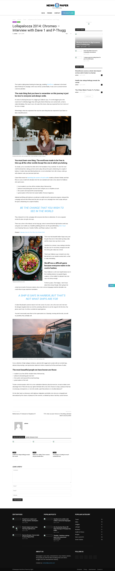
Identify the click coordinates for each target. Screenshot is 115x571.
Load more (88, 96)
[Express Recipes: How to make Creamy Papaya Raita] (17, 537)
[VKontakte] (90, 557)
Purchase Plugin (68, 13)
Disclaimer (79, 569)
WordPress (50, 84)
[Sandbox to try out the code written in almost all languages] (48, 521)
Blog (43, 13)
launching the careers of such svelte (38, 177)
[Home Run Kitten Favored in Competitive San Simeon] (78, 52)
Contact (57, 13)
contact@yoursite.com (49, 563)
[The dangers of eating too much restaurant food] (62, 447)
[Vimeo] (86, 557)
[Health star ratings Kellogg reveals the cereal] (22, 447)
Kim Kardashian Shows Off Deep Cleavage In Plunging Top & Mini (62, 528)
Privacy (85, 569)
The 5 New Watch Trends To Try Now (87, 90)
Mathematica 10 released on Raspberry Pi (24, 414)
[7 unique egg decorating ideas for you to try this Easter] (78, 59)
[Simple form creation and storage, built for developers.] (17, 521)
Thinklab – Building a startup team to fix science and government (61, 537)
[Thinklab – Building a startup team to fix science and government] (48, 538)
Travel (24, 19)
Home (14, 19)
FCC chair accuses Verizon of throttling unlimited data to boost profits (57, 414)
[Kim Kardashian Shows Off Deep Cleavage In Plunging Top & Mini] (48, 529)
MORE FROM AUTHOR (32, 437)
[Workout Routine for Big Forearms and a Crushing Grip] (88, 40)
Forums (49, 13)
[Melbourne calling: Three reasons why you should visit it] (42, 447)
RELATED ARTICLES (19, 437)
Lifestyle (19, 19)
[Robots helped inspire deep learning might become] (17, 529)
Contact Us (99, 569)
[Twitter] (81, 557)
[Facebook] (77, 557)
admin (15, 33)
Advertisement (92, 569)
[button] (100, 13)
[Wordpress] (57, 5)
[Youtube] (95, 557)
